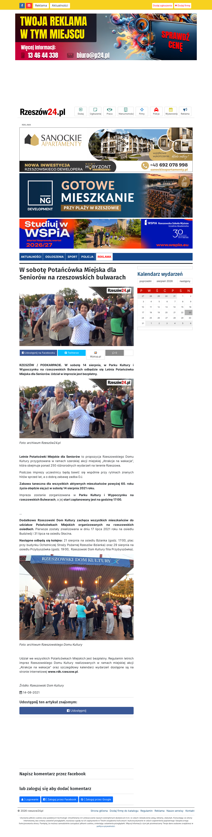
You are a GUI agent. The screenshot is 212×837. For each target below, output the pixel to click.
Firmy (142, 113)
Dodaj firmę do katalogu (124, 810)
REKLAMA (104, 256)
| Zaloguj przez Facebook (60, 799)
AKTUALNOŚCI (31, 256)
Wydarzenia (171, 113)
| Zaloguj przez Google (97, 799)
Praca (110, 113)
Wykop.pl (95, 356)
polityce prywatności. (106, 826)
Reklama (41, 5)
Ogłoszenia (95, 113)
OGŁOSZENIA (54, 256)
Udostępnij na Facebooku (39, 352)
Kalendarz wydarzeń (160, 274)
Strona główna (99, 810)
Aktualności (60, 5)
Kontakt (189, 810)
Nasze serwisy (175, 810)
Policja (156, 113)
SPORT (72, 256)
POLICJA (87, 256)
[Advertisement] (106, 83)
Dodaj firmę (183, 5)
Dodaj (81, 113)
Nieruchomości (126, 113)
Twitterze (73, 352)
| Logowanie (30, 799)
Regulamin (146, 810)
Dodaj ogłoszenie (162, 5)
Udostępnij (78, 710)
